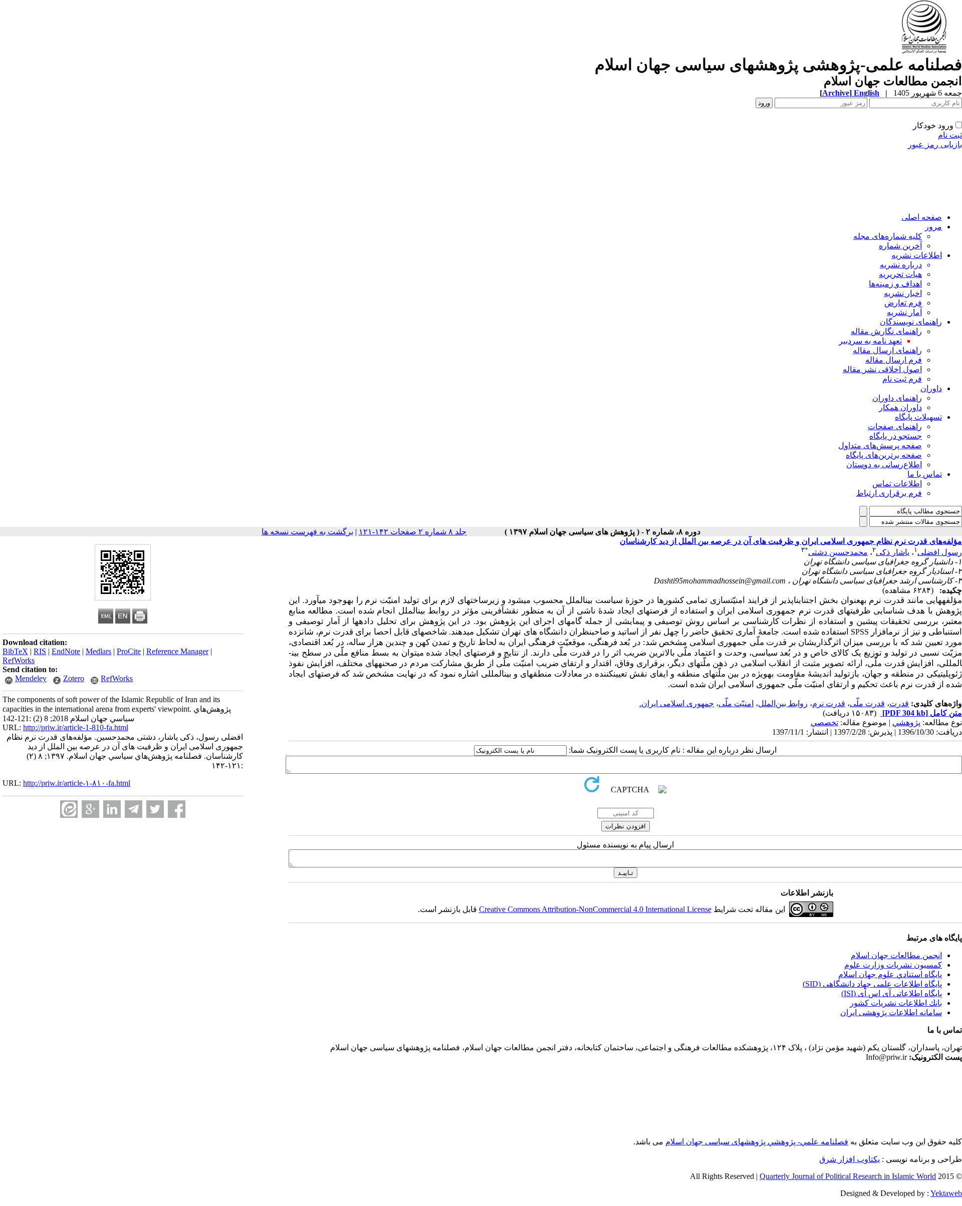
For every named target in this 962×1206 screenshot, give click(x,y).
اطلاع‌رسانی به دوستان (884, 464)
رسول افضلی (939, 552)
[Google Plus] (90, 809)
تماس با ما (924, 474)
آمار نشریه (904, 312)
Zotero (73, 678)
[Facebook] (176, 809)
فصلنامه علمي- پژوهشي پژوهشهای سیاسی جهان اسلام (756, 1141)
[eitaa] (69, 809)
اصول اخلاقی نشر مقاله (882, 369)
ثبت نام (950, 135)
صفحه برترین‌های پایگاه (884, 455)
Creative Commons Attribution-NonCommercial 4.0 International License (595, 909)
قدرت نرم (828, 703)
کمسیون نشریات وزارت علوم (893, 965)
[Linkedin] (112, 809)
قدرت (899, 703)
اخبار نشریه (903, 293)
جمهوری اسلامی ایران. (676, 703)
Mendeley (31, 678)
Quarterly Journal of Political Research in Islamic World (848, 1176)
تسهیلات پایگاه (918, 417)
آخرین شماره (900, 245)
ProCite (129, 651)
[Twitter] (155, 809)
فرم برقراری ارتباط (889, 493)
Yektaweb (946, 1193)
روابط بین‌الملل (783, 703)
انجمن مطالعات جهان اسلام (896, 955)
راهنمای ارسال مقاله (887, 350)
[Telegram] (133, 809)
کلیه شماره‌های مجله (887, 236)
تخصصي (824, 722)
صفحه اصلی (921, 217)
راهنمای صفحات (895, 426)
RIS (40, 651)
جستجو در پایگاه (895, 436)
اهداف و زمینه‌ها (895, 283)
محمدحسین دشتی (838, 552)
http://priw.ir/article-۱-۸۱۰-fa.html (76, 783)
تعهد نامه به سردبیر (870, 341)
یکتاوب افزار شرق (849, 1159)
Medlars (98, 651)
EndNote (66, 651)
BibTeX (15, 651)
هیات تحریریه (900, 274)
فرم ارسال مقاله (893, 360)
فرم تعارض (903, 302)
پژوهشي (906, 722)
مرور (933, 226)
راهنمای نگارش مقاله (886, 331)
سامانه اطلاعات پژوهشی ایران (891, 1012)
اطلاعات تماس (897, 483)
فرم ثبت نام (902, 379)
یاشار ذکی (892, 552)
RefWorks (19, 660)
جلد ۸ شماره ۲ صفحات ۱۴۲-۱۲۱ (412, 531)
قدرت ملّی (867, 703)
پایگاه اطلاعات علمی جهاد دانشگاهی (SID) (872, 984)
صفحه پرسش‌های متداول (880, 445)
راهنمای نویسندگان (911, 322)
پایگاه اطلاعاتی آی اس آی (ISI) (891, 993)
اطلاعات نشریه (916, 255)
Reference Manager (177, 651)
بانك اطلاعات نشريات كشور (896, 1003)
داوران (931, 388)
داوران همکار (900, 407)
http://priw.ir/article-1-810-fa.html (75, 727)
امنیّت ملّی (736, 703)
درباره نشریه (901, 264)
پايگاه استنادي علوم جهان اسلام (890, 974)
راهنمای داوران (897, 398)
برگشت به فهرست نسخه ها (307, 531)
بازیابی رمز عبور (935, 144)
